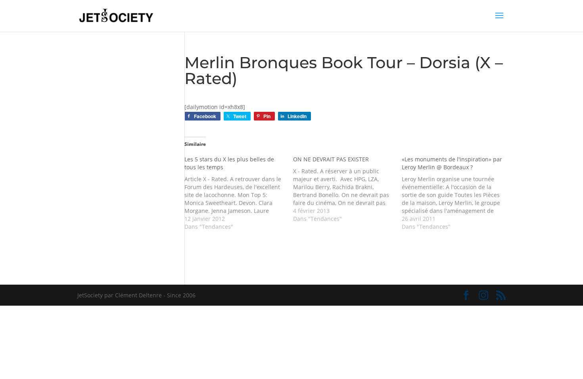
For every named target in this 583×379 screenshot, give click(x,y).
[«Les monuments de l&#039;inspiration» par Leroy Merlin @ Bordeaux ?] (456, 193)
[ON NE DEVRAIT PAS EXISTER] (347, 189)
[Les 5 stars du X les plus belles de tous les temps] (238, 193)
